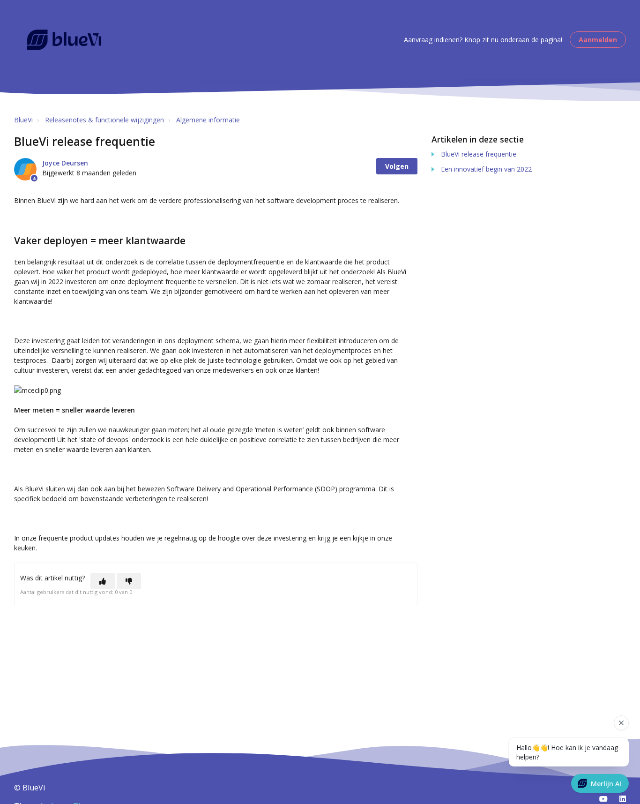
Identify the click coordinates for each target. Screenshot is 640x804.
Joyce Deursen (65, 162)
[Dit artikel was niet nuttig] (129, 581)
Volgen (397, 166)
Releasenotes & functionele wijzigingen (104, 119)
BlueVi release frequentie (478, 154)
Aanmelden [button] (598, 39)
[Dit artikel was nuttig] (102, 581)
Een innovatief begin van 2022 (486, 169)
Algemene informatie (208, 119)
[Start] (64, 39)
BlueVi (23, 119)
